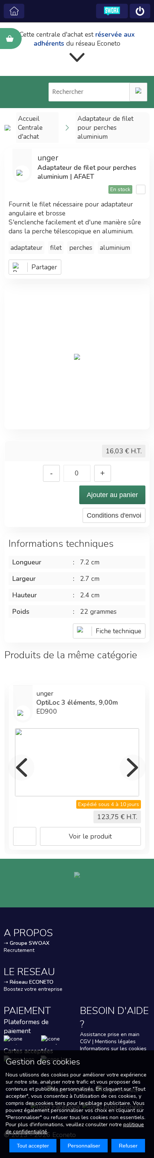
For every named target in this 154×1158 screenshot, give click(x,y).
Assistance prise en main (109, 1034)
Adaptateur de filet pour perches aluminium (105, 127)
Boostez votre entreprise (33, 989)
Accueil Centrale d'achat (30, 127)
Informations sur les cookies (113, 1048)
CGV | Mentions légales (108, 1041)
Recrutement (19, 950)
